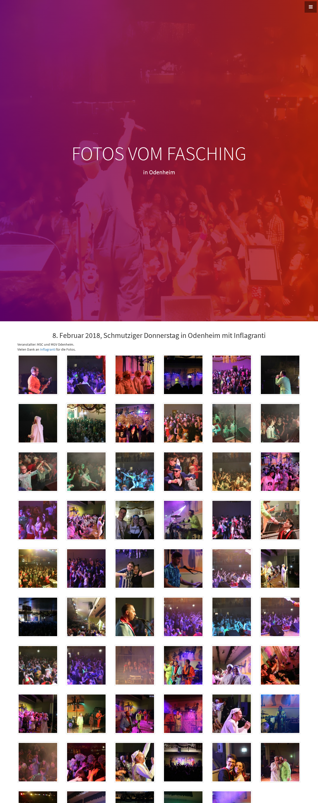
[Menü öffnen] (311, 7)
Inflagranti (47, 349)
